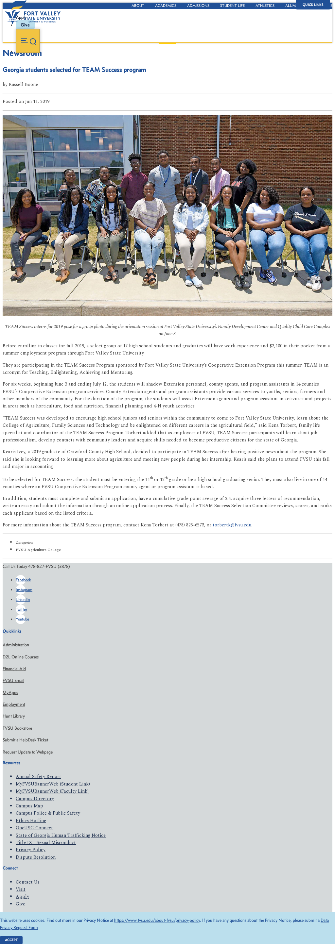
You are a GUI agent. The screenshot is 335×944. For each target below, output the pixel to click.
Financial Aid (14, 668)
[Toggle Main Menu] (28, 41)
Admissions (198, 5)
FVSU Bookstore (17, 728)
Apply (22, 896)
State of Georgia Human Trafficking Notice (61, 835)
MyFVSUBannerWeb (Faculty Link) (52, 791)
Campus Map (29, 806)
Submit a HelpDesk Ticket (25, 740)
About (138, 5)
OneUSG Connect (34, 827)
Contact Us (28, 882)
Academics (165, 5)
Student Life (232, 5)
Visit (21, 889)
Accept (11, 940)
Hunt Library (14, 716)
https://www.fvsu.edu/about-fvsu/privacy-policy (157, 920)
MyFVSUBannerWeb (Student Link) (53, 784)
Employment (14, 704)
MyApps (10, 692)
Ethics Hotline (31, 820)
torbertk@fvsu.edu (232, 525)
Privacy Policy (30, 849)
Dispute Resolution (36, 857)
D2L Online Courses (21, 657)
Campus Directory (35, 798)
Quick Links (313, 5)
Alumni (292, 5)
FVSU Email (13, 680)
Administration (16, 645)
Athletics (265, 5)
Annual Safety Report (38, 776)
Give (20, 904)
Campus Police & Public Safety (48, 813)
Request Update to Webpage (28, 752)
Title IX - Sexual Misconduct (46, 842)
